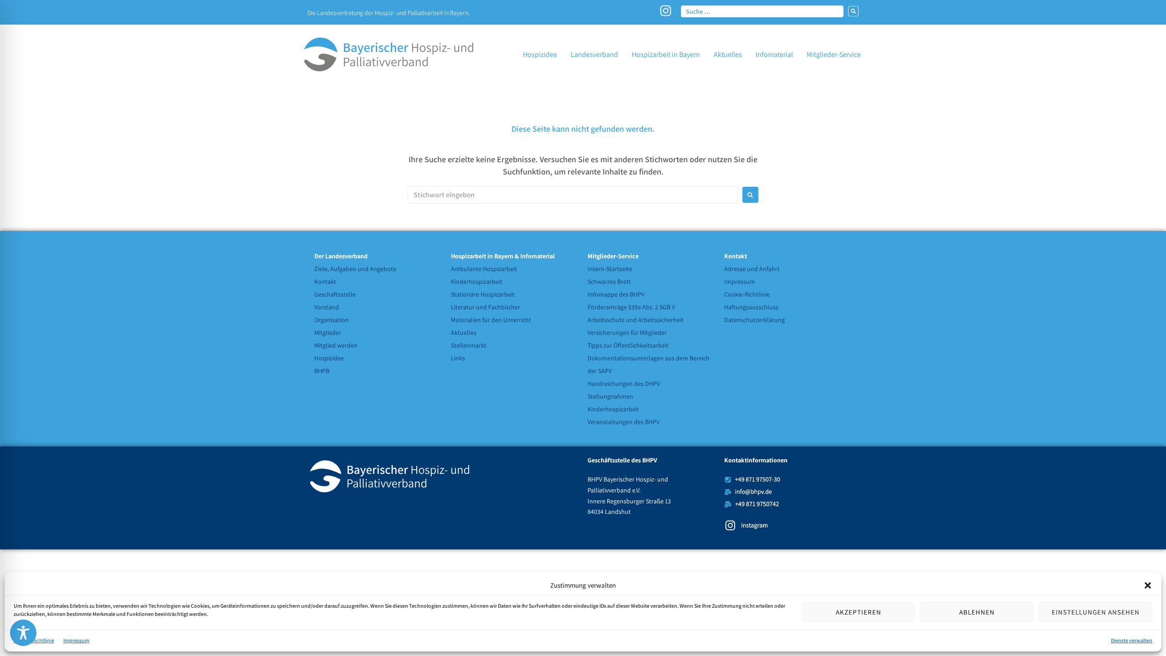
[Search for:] (573, 195)
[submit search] (853, 11)
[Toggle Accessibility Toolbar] (23, 633)
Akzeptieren (858, 612)
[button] (1147, 585)
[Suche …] (762, 11)
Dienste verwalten (1131, 640)
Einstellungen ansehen (1096, 612)
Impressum (76, 640)
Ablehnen (977, 612)
